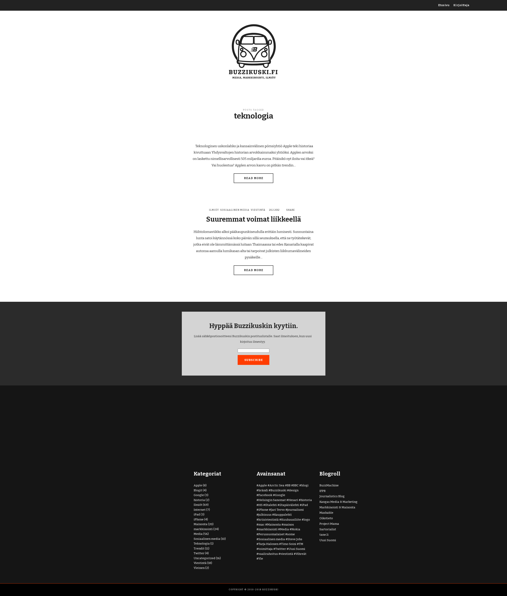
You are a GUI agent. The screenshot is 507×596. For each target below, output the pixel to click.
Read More (253, 178)
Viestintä (258, 210)
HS (260, 505)
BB (289, 485)
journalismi (295, 510)
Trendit (199, 548)
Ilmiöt (214, 210)
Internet (200, 510)
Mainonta (200, 524)
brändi (263, 490)
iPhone (199, 519)
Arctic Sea (277, 485)
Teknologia (202, 543)
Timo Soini (288, 544)
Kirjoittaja (461, 5)
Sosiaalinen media (234, 210)
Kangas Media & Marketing (338, 502)
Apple (198, 485)
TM (301, 544)
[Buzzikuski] (253, 51)
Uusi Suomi (297, 549)
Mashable (326, 512)
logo (307, 519)
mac (261, 524)
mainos (288, 524)
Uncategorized (204, 558)
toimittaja (265, 549)
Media (198, 534)
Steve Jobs (295, 539)
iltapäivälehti (289, 505)
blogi (305, 485)
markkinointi (203, 529)
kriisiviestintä (268, 519)
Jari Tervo (278, 510)
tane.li (324, 534)
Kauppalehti (283, 514)
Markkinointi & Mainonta (337, 507)
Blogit (198, 490)
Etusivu (444, 5)
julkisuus (265, 514)
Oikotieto (326, 518)
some (291, 534)
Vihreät (301, 554)
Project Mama (329, 524)
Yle (260, 558)
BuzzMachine (329, 485)
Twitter (199, 553)
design (293, 490)
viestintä (286, 554)
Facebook (265, 495)
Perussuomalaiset (271, 534)
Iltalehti (271, 505)
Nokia (296, 529)
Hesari (293, 500)
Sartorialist (327, 529)
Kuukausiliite (291, 519)
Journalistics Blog (332, 496)
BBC (296, 485)
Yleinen (199, 568)
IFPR (322, 491)
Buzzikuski (278, 490)
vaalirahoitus (268, 554)
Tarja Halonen (268, 544)
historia (199, 500)
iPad (197, 514)
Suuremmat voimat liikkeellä (253, 219)
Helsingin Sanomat (272, 500)
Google (199, 495)
